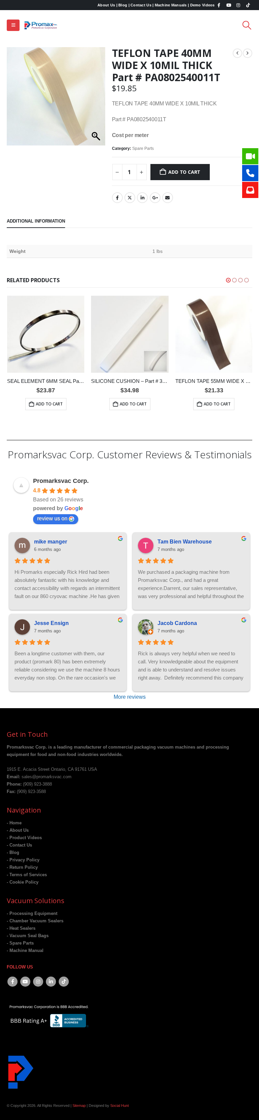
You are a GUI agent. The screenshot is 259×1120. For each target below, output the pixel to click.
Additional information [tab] (36, 221)
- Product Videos (24, 837)
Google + (155, 197)
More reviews (130, 697)
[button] (13, 25)
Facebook (117, 197)
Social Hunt (119, 1105)
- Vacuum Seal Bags (28, 935)
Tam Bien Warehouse (184, 542)
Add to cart (184, 172)
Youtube (25, 982)
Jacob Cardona (177, 623)
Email (167, 197)
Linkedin (51, 982)
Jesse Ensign (51, 623)
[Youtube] (228, 5)
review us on (52, 518)
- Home (14, 823)
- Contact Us (19, 845)
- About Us (18, 830)
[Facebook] (219, 5)
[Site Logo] (40, 25)
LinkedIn (142, 197)
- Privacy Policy (23, 860)
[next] (247, 53)
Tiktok (64, 982)
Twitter (129, 197)
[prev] (237, 53)
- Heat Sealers (21, 928)
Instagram (38, 982)
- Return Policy (22, 867)
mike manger (50, 542)
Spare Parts (143, 148)
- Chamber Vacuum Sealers (35, 921)
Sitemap (79, 1105)
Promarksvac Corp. (61, 480)
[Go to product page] (45, 334)
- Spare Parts (20, 943)
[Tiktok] (247, 5)
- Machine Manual (25, 950)
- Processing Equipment (32, 913)
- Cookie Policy (22, 882)
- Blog (13, 852)
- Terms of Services (27, 874)
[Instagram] (238, 5)
